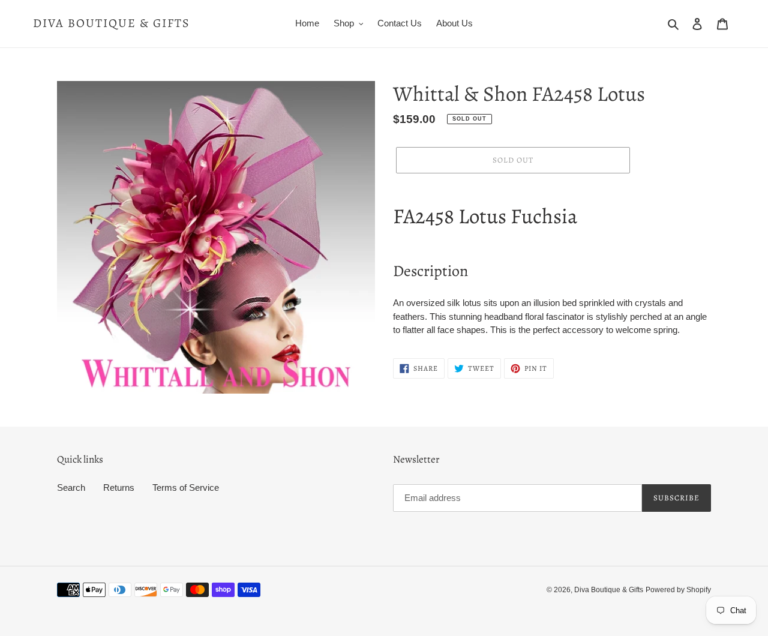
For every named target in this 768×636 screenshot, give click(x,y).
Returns (118, 487)
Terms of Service (185, 487)
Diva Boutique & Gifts (111, 23)
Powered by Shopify (678, 590)
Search (71, 487)
